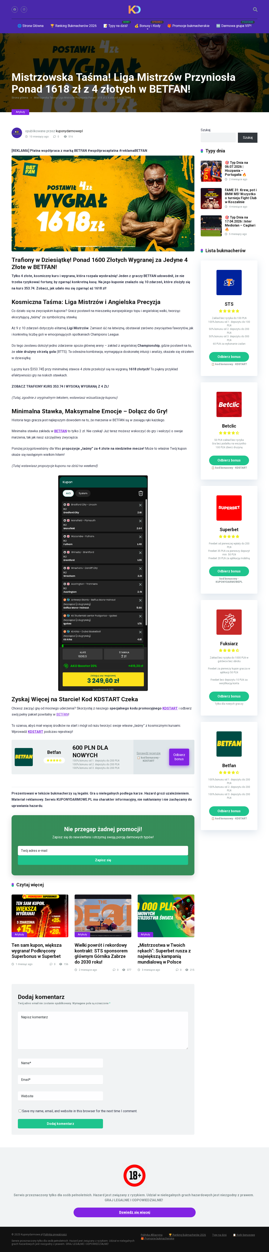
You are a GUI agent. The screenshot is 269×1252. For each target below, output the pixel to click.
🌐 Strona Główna (30, 26)
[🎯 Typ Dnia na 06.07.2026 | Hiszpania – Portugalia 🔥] (211, 181)
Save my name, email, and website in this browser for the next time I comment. (79, 1111)
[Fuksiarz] (229, 634)
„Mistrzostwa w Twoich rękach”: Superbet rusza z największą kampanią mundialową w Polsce (164, 954)
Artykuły (20, 112)
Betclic (229, 426)
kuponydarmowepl (69, 131)
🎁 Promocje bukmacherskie (188, 26)
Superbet (229, 529)
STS (229, 304)
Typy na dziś (219, 1234)
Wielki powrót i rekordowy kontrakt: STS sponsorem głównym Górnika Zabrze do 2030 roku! (101, 954)
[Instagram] (24, 9)
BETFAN (62, 714)
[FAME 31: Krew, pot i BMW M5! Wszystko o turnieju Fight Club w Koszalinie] (211, 208)
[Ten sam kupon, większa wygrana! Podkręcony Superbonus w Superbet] (40, 916)
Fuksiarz (229, 643)
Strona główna (20, 97)
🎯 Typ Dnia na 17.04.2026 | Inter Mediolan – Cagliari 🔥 (240, 223)
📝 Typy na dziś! (115, 26)
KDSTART (170, 708)
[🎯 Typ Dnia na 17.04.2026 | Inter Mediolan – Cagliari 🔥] (211, 235)
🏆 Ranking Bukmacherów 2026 (73, 26)
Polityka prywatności (55, 1234)
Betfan (54, 752)
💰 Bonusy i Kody (147, 26)
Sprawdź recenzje (149, 753)
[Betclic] (229, 416)
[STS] (229, 294)
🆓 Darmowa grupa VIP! (234, 26)
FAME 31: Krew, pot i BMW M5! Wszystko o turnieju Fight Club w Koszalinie (241, 196)
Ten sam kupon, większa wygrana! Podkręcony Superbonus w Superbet (37, 951)
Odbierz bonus (179, 757)
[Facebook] (15, 9)
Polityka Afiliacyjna (151, 1234)
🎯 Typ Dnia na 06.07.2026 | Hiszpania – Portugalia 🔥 (236, 169)
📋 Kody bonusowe (244, 1234)
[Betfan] (24, 765)
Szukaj (205, 130)
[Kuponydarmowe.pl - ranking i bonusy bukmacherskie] (134, 9)
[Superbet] (229, 519)
